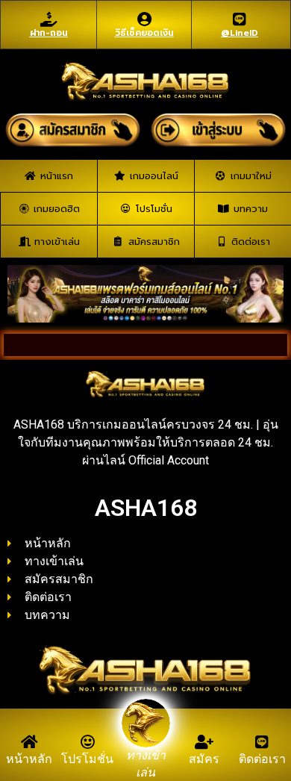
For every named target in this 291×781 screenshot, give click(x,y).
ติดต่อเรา (262, 759)
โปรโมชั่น (87, 759)
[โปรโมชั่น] (87, 742)
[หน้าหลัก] (29, 742)
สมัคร (204, 759)
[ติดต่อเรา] (261, 742)
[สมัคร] (203, 742)
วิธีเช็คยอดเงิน (144, 33)
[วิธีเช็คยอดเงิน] (144, 19)
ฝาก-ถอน (49, 33)
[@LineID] (239, 19)
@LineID (239, 33)
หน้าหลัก (29, 759)
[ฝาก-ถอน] (48, 19)
